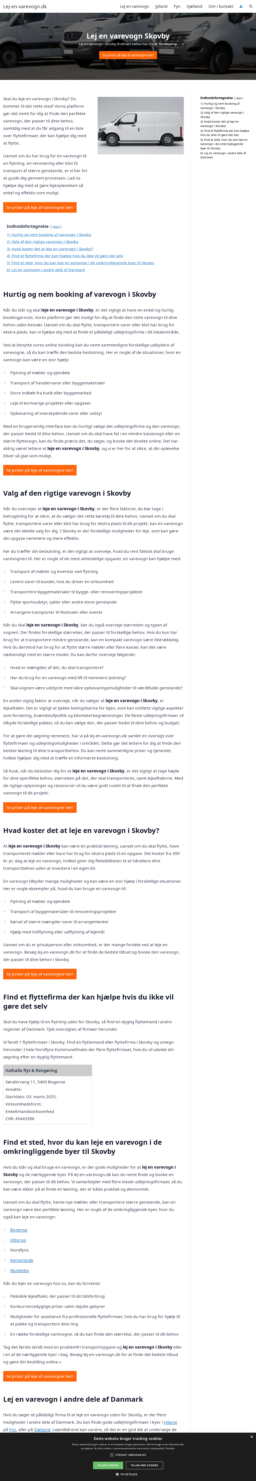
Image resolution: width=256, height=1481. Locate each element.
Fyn (177, 6)
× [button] (251, 1436)
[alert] (128, 1457)
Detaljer (170, 1448)
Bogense (19, 1230)
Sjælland (194, 6)
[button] (128, 1474)
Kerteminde (21, 1260)
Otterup (18, 1240)
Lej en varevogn (134, 6)
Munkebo (19, 1270)
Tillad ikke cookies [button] (144, 1465)
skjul (55, 226)
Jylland (161, 6)
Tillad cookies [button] (108, 1465)
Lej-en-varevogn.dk (25, 6)
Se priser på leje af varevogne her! (128, 55)
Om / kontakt (221, 6)
